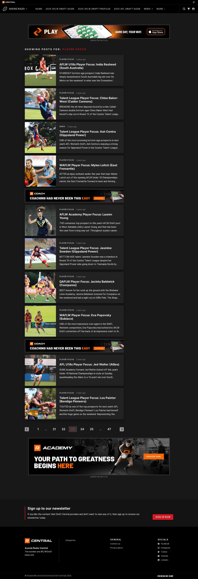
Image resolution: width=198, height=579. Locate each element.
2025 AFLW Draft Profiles (94, 9)
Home (38, 9)
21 (54, 429)
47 (109, 429)
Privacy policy (116, 548)
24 (82, 429)
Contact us (115, 544)
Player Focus (66, 59)
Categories (70, 540)
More (160, 9)
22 (63, 429)
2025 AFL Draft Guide (127, 9)
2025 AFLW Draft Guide (60, 9)
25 (91, 429)
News (147, 9)
